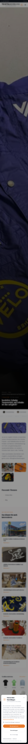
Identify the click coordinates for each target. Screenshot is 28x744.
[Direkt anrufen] (21, 4)
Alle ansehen (22, 676)
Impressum (15, 738)
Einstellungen (14, 730)
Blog (10, 392)
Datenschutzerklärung (8, 719)
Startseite (4, 392)
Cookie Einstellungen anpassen (12, 722)
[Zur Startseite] (10, 5)
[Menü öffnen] (25, 4)
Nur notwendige (14, 734)
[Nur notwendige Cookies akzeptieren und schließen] (24, 698)
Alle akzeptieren (14, 726)
